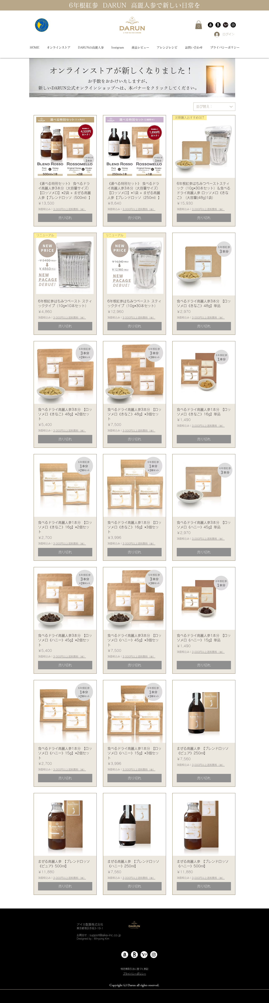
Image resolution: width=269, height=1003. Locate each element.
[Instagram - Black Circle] (233, 25)
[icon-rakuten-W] (134, 954)
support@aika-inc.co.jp (105, 935)
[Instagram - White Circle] (153, 954)
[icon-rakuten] (218, 25)
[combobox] (214, 106)
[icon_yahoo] (225, 25)
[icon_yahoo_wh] (144, 954)
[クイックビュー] (65, 146)
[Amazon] (210, 25)
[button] (198, 25)
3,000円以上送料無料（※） (69, 209)
